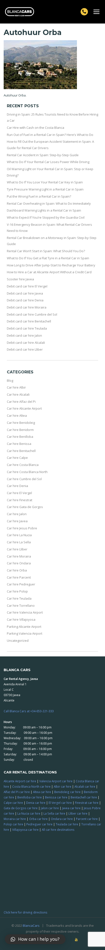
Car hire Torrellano (21, 605)
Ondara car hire (62, 819)
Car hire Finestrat (19, 500)
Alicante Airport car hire (20, 781)
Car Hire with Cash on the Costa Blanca (35, 127)
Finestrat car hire (86, 803)
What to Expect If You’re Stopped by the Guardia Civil (45, 217)
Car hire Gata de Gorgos (25, 507)
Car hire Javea (17, 521)
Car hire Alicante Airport (24, 408)
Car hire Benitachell (21, 451)
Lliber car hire (77, 813)
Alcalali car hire (84, 786)
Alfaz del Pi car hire (17, 792)
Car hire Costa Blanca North (27, 472)
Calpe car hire (13, 803)
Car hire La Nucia (19, 535)
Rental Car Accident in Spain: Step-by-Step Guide (43, 155)
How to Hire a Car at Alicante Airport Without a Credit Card (49, 272)
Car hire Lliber (17, 549)
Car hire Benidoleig (21, 422)
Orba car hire (38, 819)
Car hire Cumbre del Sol (24, 479)
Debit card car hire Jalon (24, 335)
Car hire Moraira (19, 556)
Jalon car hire (50, 808)
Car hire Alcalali (18, 394)
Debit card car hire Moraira (26, 307)
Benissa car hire (56, 797)
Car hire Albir (16, 387)
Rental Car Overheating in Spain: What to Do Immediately (49, 203)
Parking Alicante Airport (24, 626)
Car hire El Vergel (19, 493)
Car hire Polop (17, 591)
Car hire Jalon (17, 514)
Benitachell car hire (84, 797)
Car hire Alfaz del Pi (21, 401)
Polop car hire (13, 824)
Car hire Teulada (19, 598)
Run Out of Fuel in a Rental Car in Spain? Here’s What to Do (50, 134)
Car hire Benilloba (20, 436)
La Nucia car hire (28, 813)
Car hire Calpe (17, 457)
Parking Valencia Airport (24, 633)
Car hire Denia (17, 486)
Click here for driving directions (25, 912)
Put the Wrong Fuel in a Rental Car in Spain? (39, 196)
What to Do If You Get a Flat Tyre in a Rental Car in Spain (48, 258)
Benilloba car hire (29, 797)
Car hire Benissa (19, 443)
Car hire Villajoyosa (21, 619)
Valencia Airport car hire (56, 781)
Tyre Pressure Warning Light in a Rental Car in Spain (45, 189)
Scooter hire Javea (20, 279)
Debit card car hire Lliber (25, 349)
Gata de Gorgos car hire (21, 808)
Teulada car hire (67, 824)
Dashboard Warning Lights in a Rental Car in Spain (44, 210)
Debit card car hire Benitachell (29, 321)
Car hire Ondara (19, 563)
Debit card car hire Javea (25, 293)
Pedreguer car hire (39, 824)
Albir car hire (62, 786)
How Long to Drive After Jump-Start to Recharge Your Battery (51, 265)
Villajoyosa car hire (25, 829)
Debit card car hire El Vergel (27, 286)
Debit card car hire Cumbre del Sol (32, 314)
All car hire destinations (58, 829)
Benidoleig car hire (67, 792)
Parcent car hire (87, 819)
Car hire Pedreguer (21, 584)
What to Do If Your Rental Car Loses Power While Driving (48, 162)
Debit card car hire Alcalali (26, 342)
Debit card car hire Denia (25, 300)
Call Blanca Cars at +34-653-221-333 (29, 711)
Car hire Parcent (19, 577)
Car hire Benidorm (20, 430)
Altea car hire (42, 792)
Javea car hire (71, 808)
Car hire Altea (17, 415)
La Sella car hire (54, 813)
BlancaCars (31, 925)
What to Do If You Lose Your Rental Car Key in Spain (45, 182)
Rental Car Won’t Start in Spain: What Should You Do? (46, 251)
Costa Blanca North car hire (31, 786)
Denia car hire (35, 803)
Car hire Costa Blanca (23, 465)
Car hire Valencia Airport (25, 612)
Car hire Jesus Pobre (22, 528)
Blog (10, 380)
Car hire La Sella (19, 542)
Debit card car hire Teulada (27, 328)
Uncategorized (18, 640)
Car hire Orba (17, 570)
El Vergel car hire (60, 803)
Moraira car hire (15, 819)
